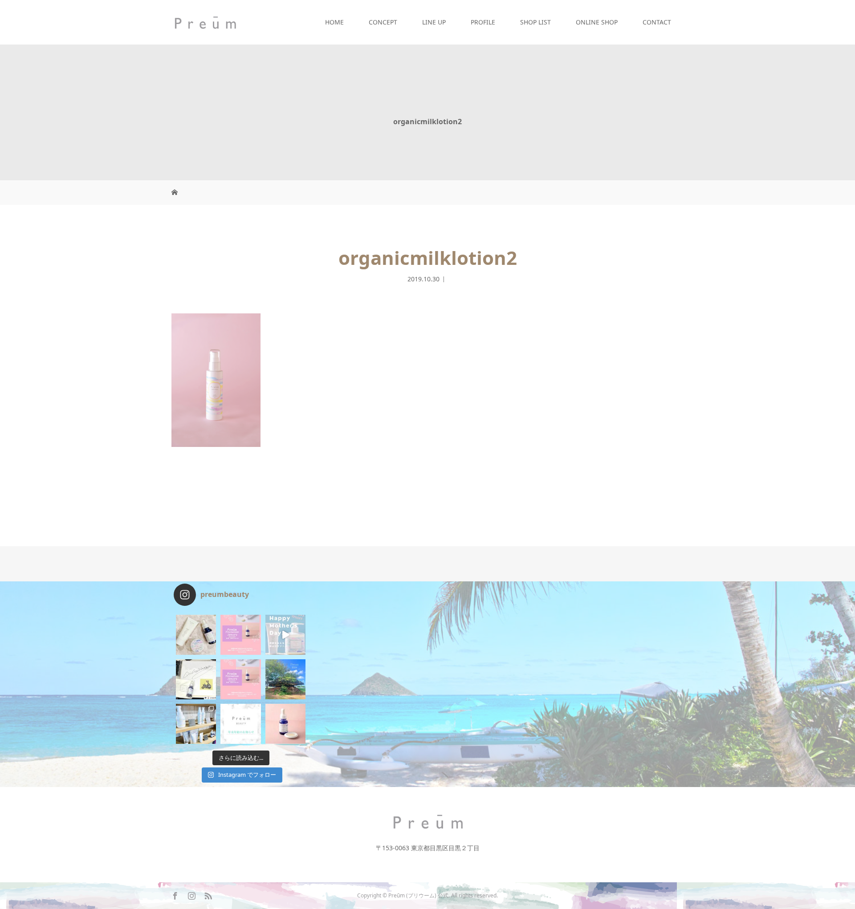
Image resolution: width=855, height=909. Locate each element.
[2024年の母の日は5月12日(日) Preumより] (285, 635)
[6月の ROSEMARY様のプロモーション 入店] (240, 635)
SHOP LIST (535, 22)
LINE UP (434, 22)
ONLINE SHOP (597, 22)
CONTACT (657, 22)
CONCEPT (383, 22)
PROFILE (483, 22)
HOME (334, 22)
